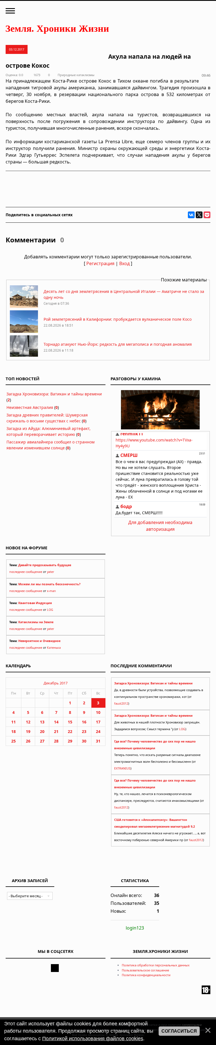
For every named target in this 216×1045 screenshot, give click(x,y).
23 (84, 731)
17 (98, 722)
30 (84, 741)
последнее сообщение (25, 572)
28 (56, 741)
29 (70, 741)
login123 (135, 928)
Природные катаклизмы (76, 75)
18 (13, 731)
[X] (199, 214)
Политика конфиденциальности (146, 975)
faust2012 (121, 703)
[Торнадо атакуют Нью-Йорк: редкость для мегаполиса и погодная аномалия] (24, 356)
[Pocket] (207, 214)
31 (98, 741)
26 (28, 741)
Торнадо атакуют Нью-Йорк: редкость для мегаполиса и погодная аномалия (118, 344)
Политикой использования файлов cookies (92, 1038)
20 (42, 731)
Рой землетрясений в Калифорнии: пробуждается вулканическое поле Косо (118, 319)
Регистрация (100, 263)
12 (28, 722)
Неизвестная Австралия (29, 407)
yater (50, 572)
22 (70, 731)
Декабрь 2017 (56, 683)
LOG (50, 610)
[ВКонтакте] (191, 214)
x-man (51, 591)
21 (56, 731)
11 (13, 722)
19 (28, 731)
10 (98, 712)
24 (98, 731)
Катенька (54, 648)
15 (70, 722)
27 (42, 741)
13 (42, 722)
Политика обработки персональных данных (156, 965)
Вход (124, 263)
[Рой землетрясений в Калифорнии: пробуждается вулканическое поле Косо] (24, 331)
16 (84, 722)
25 (13, 741)
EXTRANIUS (122, 768)
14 (56, 722)
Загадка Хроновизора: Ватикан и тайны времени (54, 394)
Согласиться (179, 1031)
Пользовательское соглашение (145, 970)
